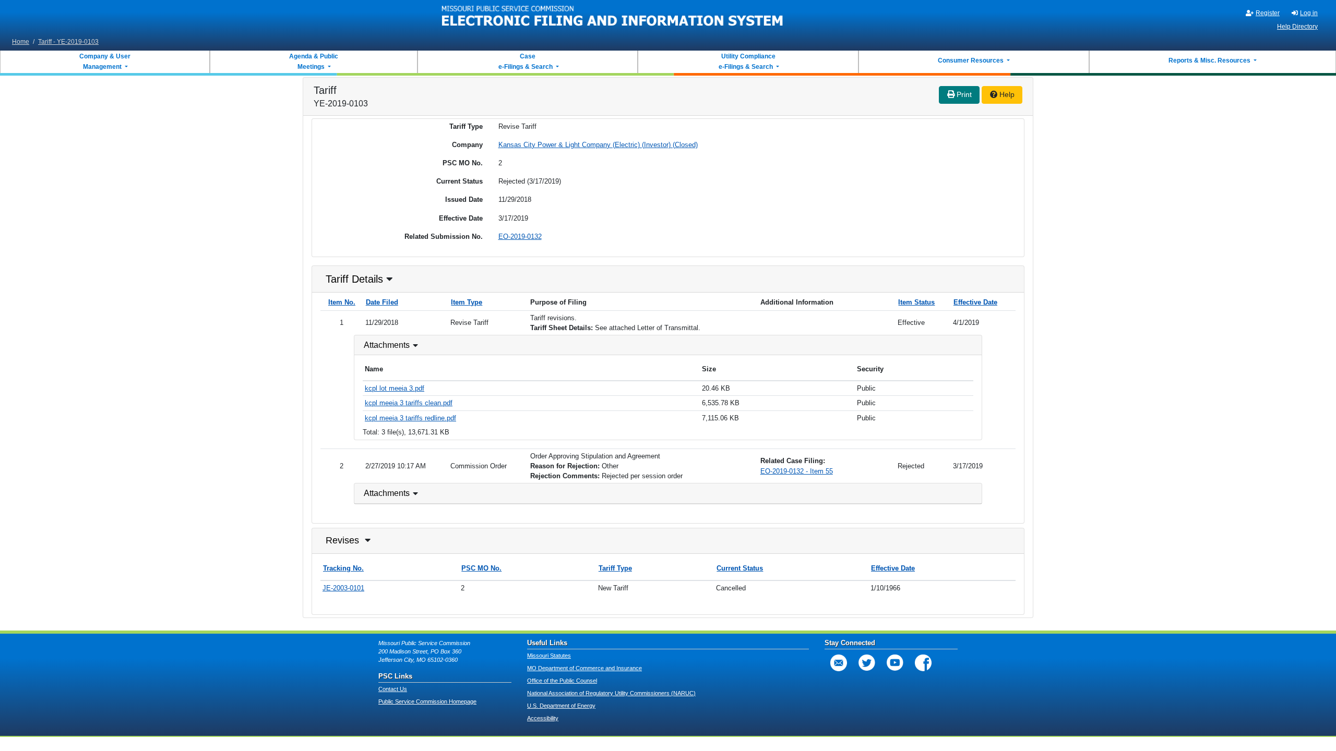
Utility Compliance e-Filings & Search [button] (746, 61)
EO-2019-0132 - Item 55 (796, 471)
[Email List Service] (838, 663)
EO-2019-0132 (520, 236)
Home (20, 41)
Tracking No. (343, 568)
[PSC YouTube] (895, 663)
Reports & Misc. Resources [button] (1210, 60)
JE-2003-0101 (343, 588)
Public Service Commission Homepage (427, 701)
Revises (342, 540)
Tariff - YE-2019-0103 (68, 41)
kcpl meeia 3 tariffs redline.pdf (410, 418)
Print (963, 94)
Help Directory (1297, 26)
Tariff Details (354, 279)
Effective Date (975, 302)
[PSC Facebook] (923, 663)
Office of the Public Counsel (562, 680)
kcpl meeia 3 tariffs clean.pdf (408, 403)
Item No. (341, 302)
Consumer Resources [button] (971, 60)
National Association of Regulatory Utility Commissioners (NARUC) (611, 693)
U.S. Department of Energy (561, 705)
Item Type (466, 302)
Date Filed (382, 302)
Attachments (387, 345)
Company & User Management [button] (104, 61)
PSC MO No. (481, 568)
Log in (1309, 13)
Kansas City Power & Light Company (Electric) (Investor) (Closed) (598, 145)
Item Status (916, 302)
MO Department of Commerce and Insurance (584, 668)
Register (1268, 13)
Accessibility (542, 718)
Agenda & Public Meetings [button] (313, 61)
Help (1006, 94)
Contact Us (392, 689)
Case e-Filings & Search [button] (525, 61)
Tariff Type (615, 568)
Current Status (740, 568)
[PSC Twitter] (866, 663)
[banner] (613, 17)
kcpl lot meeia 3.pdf (394, 388)
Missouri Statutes (549, 655)
